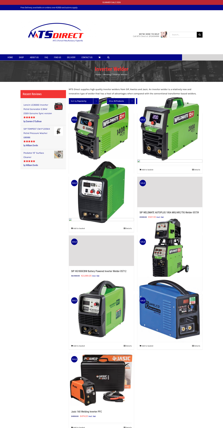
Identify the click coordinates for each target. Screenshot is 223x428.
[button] (108, 57)
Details (129, 346)
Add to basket (79, 346)
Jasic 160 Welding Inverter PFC (86, 411)
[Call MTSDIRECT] (150, 34)
